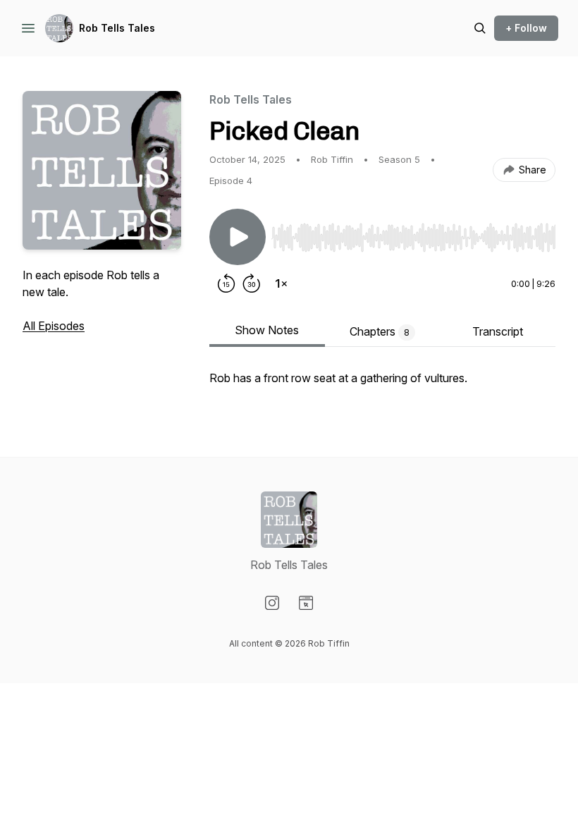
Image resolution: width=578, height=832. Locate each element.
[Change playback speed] (281, 283)
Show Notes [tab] (267, 330)
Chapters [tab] (380, 331)
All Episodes (54, 326)
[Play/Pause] (237, 237)
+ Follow (526, 28)
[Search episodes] (480, 28)
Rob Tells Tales (117, 28)
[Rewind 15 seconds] (226, 283)
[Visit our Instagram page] (272, 603)
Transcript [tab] (497, 331)
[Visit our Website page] (306, 603)
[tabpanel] (382, 384)
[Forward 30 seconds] (252, 283)
